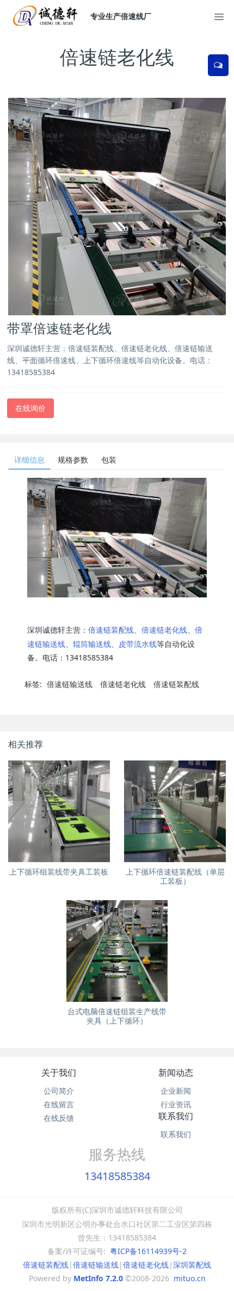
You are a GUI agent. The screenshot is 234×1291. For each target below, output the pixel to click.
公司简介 (59, 1091)
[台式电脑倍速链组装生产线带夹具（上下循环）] (117, 951)
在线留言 (59, 1104)
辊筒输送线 (92, 644)
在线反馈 (59, 1118)
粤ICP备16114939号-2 (148, 1251)
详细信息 (29, 459)
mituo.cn (190, 1278)
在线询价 (30, 408)
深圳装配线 (192, 1264)
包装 (108, 459)
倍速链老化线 (164, 630)
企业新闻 (176, 1091)
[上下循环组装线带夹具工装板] (59, 811)
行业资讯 (176, 1104)
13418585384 (117, 1176)
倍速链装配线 (111, 630)
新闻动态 (175, 1072)
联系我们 (175, 1116)
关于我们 (58, 1072)
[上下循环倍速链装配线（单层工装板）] (175, 811)
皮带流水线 (138, 644)
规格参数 (73, 459)
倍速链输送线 (70, 684)
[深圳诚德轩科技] (47, 16)
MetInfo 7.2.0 (98, 1278)
